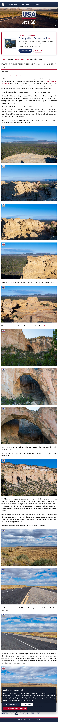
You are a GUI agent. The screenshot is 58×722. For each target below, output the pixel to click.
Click (45, 326)
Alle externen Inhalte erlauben (15, 708)
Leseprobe (38, 51)
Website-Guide (38, 720)
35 (27, 714)
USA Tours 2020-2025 (22, 59)
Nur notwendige (11, 704)
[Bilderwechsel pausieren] (55, 25)
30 (24, 714)
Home (3, 59)
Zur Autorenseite (25, 50)
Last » (38, 714)
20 (20, 714)
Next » (33, 714)
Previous (5, 714)
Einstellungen (27, 704)
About (30, 720)
